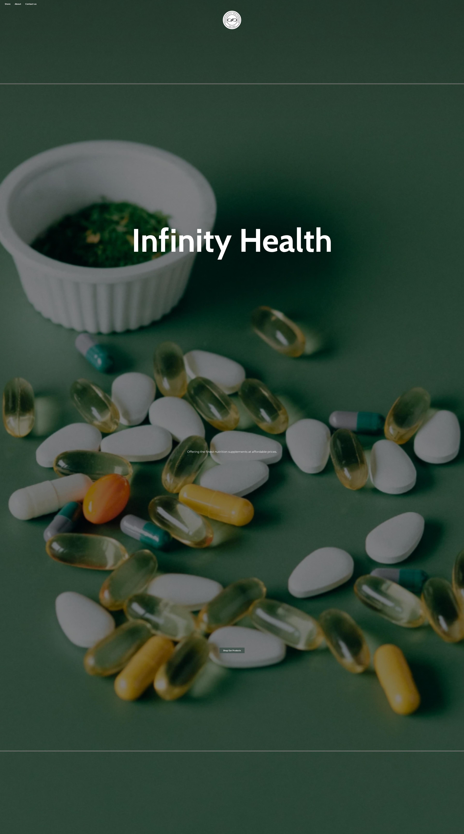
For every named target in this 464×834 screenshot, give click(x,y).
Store (8, 4)
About (18, 4)
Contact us (30, 4)
